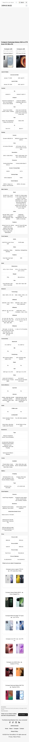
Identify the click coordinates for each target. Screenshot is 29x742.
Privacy (11, 737)
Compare (16, 728)
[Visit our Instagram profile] (16, 722)
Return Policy (14, 731)
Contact (22, 728)
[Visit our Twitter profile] (13, 722)
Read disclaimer (4, 710)
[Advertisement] (14, 23)
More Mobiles (22, 714)
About (11, 728)
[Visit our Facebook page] (10, 722)
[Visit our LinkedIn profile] (19, 722)
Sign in (22, 2)
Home (6, 728)
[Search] (16, 2)
